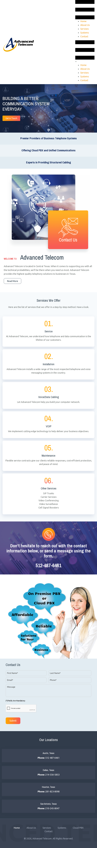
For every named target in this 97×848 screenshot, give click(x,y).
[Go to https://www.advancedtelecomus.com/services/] (48, 331)
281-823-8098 (52, 791)
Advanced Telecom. (42, 838)
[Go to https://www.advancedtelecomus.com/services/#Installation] (48, 364)
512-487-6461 (48, 565)
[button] (11, 118)
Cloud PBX (78, 827)
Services (47, 827)
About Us (31, 827)
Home (17, 827)
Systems (62, 827)
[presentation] (21, 708)
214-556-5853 (52, 774)
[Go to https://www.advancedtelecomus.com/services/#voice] (48, 395)
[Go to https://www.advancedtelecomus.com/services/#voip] (48, 424)
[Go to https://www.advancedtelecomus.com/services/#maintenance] (48, 456)
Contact (49, 831)
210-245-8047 (52, 808)
